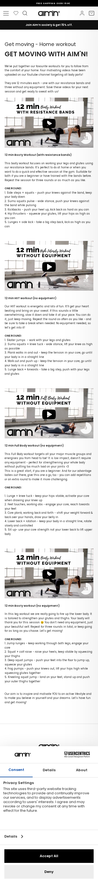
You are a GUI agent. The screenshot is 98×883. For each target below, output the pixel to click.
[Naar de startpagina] (49, 13)
